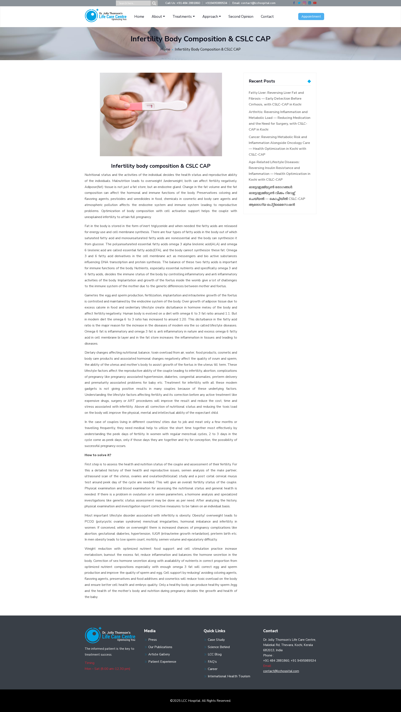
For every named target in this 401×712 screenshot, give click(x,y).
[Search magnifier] (154, 3)
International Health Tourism (229, 676)
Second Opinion (240, 16)
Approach (210, 16)
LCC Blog (215, 654)
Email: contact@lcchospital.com (253, 3)
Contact (267, 16)
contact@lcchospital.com (281, 671)
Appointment (311, 16)
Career (212, 669)
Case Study (216, 639)
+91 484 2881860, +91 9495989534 (289, 661)
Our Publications (160, 647)
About (157, 16)
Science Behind (219, 647)
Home (139, 16)
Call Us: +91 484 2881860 (182, 3)
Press (152, 639)
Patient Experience (162, 661)
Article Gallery (159, 654)
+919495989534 (216, 3)
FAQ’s (212, 661)
